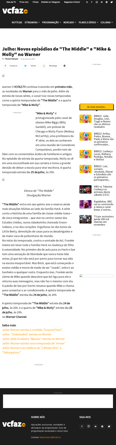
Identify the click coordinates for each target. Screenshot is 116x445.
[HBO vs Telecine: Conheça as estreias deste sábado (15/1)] (85, 189)
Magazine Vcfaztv (71, 2)
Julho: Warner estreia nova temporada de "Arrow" (33, 343)
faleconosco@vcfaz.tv (50, 437)
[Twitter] (111, 2)
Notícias (17, 22)
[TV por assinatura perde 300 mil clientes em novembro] (85, 219)
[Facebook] (91, 2)
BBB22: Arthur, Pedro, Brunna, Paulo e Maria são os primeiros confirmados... (104, 139)
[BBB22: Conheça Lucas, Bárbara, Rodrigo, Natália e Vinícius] (85, 154)
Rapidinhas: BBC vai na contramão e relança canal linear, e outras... (103, 205)
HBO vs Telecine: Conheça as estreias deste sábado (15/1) (103, 190)
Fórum (35, 2)
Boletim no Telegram (50, 2)
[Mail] (101, 2)
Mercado (68, 22)
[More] (64, 66)
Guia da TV (10, 2)
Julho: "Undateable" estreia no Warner (26, 334)
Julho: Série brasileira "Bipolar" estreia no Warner (33, 339)
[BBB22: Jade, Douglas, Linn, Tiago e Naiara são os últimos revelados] (85, 119)
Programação (50, 22)
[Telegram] (106, 2)
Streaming (31, 22)
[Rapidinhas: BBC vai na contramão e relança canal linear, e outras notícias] (85, 204)
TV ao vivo (24, 2)
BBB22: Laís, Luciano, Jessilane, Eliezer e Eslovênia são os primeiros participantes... (103, 172)
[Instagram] (96, 2)
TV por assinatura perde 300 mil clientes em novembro (104, 220)
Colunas (106, 22)
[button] (87, 2)
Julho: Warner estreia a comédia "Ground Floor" (32, 330)
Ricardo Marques (11, 59)
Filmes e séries (87, 22)
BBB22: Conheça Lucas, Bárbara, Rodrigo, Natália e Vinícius (103, 155)
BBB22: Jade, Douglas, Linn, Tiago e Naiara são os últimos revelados (102, 121)
